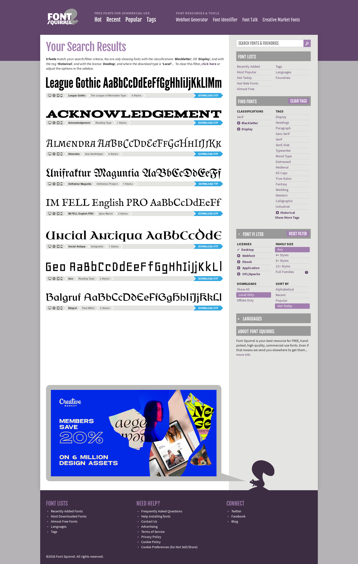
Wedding (282, 190)
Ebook (244, 262)
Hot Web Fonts (247, 83)
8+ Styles (282, 261)
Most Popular (246, 72)
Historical (285, 212)
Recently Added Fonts (67, 511)
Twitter (236, 511)
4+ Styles (282, 255)
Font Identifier (225, 19)
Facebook (238, 516)
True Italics (284, 179)
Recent (113, 19)
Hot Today (244, 78)
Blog (234, 521)
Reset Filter (298, 233)
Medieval (282, 167)
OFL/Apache (248, 274)
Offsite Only (245, 300)
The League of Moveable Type (108, 95)
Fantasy (281, 184)
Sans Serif (283, 134)
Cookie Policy (151, 542)
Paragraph (283, 128)
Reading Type (103, 122)
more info (243, 355)
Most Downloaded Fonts (68, 516)
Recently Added (248, 67)
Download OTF (208, 95)
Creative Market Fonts (281, 19)
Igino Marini (106, 213)
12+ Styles (283, 266)
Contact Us (149, 521)
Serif (240, 117)
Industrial (283, 207)
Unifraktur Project (107, 184)
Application (248, 268)
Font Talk (250, 19)
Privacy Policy (151, 537)
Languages (283, 72)
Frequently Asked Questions (161, 511)
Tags (151, 19)
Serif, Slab (283, 145)
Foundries (283, 78)
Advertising (149, 527)
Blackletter (247, 123)
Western (282, 195)
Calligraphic (284, 201)
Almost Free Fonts (64, 521)
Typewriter (283, 151)
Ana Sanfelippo (94, 154)
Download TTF (208, 184)
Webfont (246, 256)
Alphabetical (285, 289)
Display (245, 129)
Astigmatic (97, 246)
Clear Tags (298, 101)
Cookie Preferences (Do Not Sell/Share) (169, 547)
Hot (98, 19)
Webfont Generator (192, 19)
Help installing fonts (155, 516)
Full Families (285, 272)
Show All (243, 289)
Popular (133, 19)
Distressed (283, 162)
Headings (282, 123)
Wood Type (284, 156)
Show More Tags (287, 217)
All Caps (281, 173)
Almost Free (245, 89)
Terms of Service (153, 532)
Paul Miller (88, 308)
